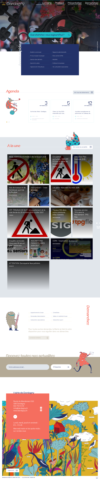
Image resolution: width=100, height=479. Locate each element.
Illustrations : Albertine (28, 477)
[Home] (13, 4)
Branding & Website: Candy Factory (11, 477)
